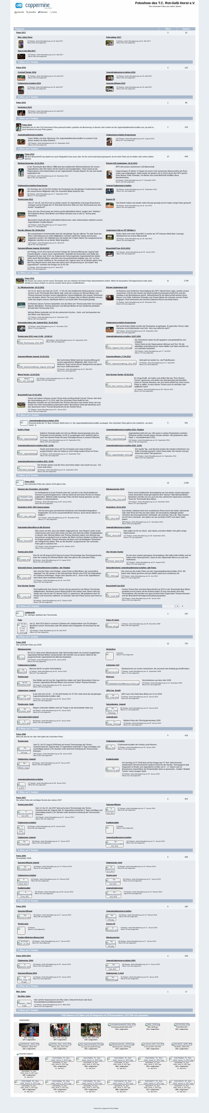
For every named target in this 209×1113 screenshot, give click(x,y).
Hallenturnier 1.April (115, 973)
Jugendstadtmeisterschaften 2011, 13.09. (36, 445)
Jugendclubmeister (114, 888)
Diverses (110, 677)
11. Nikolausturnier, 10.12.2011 (31, 287)
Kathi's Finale (24, 430)
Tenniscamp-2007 (25, 805)
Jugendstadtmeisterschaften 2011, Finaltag (125, 430)
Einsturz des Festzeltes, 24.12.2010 (33, 489)
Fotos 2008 (21, 734)
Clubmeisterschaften (27, 665)
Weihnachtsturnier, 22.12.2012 (31, 163)
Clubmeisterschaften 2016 (29, 83)
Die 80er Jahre (24, 996)
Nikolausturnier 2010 (115, 489)
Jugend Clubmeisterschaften (118, 186)
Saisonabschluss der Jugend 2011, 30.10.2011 (38, 323)
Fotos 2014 (27, 125)
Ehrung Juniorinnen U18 (116, 287)
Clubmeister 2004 (25, 960)
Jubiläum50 (30, 612)
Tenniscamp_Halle (26, 704)
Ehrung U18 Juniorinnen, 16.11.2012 (121, 163)
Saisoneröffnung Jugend (28, 863)
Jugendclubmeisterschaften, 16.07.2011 (123, 336)
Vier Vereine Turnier (114, 552)
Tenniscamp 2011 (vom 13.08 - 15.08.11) (35, 336)
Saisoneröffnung (113, 805)
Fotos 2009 (21, 642)
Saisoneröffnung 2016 (115, 83)
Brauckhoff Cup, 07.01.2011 (30, 395)
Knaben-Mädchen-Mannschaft (31, 937)
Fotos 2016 (21, 68)
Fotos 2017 (21, 32)
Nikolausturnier (24, 649)
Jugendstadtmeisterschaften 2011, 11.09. (124, 445)
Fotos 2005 (21, 906)
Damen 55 (110, 199)
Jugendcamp (112, 717)
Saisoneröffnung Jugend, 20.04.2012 (33, 248)
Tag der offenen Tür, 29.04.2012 (31, 230)
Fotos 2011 (29, 278)
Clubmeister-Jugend (26, 690)
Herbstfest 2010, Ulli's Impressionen (33, 507)
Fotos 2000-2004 (23, 956)
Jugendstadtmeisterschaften (30, 135)
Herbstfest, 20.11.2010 (116, 507)
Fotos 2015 (21, 103)
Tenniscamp (23, 677)
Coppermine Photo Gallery (110, 1108)
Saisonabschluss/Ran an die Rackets (34, 527)
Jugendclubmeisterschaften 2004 (120, 960)
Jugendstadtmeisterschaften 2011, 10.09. (36, 461)
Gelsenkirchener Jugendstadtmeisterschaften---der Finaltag (44, 568)
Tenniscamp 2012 (25, 199)
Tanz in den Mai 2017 (27, 51)
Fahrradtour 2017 (113, 37)
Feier (20, 620)
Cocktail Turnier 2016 (27, 72)
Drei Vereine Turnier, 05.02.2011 (120, 375)
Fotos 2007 (21, 798)
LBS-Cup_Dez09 (113, 690)
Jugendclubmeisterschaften (118, 527)
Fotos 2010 (29, 482)
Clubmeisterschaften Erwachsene (121, 135)
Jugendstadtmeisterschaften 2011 (44, 421)
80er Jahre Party (25, 37)
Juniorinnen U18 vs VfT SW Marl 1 (121, 230)
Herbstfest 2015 (25, 107)
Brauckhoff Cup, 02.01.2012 (118, 248)
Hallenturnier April (114, 863)
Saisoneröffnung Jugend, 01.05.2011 (33, 357)
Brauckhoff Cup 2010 (115, 586)
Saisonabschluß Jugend (28, 717)
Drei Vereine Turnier (26, 586)
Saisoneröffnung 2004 (27, 973)
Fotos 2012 (29, 154)
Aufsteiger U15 (112, 665)
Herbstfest (111, 649)
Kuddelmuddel (112, 759)
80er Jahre (21, 992)
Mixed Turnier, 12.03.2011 (29, 375)
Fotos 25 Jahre (112, 620)
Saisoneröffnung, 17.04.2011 (118, 357)
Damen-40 (110, 924)
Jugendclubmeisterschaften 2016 (120, 72)
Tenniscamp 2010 (25, 552)
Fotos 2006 (21, 856)
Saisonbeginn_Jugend (115, 704)
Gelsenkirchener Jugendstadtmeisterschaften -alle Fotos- (131, 568)
